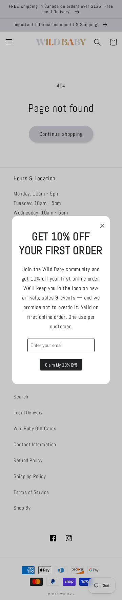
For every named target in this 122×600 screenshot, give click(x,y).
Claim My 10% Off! (61, 365)
